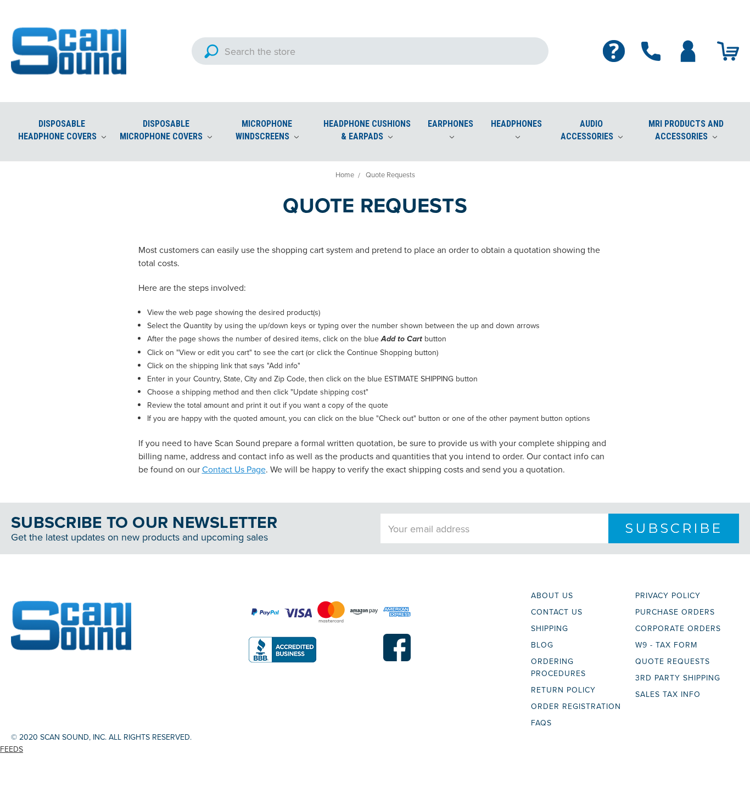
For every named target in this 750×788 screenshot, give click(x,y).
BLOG (542, 644)
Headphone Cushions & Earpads (367, 130)
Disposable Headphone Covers (58, 130)
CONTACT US (557, 611)
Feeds (11, 749)
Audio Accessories (588, 130)
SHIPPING (549, 628)
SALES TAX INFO (668, 694)
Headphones (516, 124)
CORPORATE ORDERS (678, 628)
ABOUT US (552, 595)
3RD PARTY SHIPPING (677, 677)
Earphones (450, 124)
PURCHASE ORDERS (675, 611)
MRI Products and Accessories (686, 130)
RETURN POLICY (563, 689)
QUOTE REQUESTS (672, 661)
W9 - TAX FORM (666, 644)
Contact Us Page (234, 469)
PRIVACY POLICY (668, 595)
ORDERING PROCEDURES (558, 667)
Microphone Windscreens (264, 130)
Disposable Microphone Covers (162, 130)
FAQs (541, 722)
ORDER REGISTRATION (576, 706)
